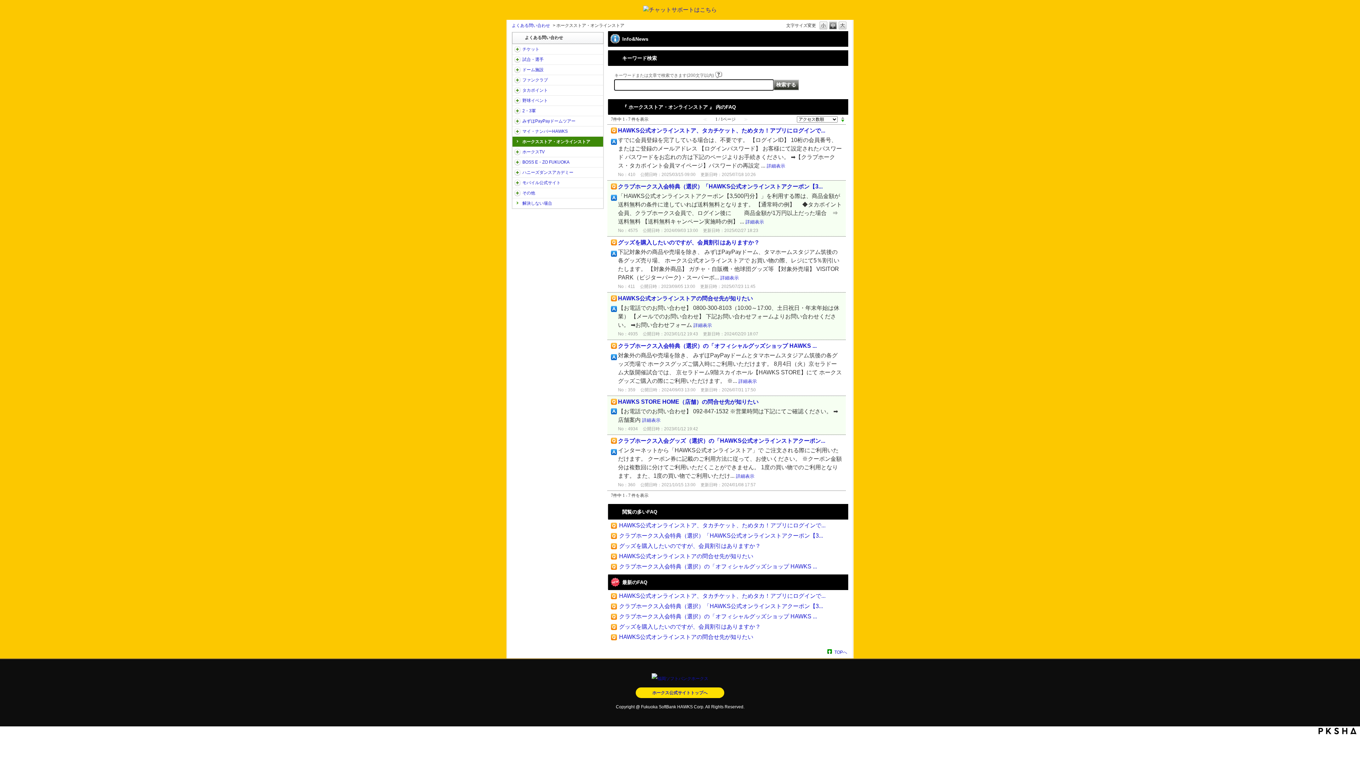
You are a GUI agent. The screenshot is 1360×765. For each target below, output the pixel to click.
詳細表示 (776, 166)
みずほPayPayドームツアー (549, 121)
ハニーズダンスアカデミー (547, 172)
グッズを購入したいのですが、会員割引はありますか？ (689, 242)
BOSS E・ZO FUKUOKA (546, 162)
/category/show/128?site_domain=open (517, 162)
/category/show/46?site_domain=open (517, 131)
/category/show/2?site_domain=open (517, 49)
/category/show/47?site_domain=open (517, 172)
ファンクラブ (535, 80)
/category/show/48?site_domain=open (517, 183)
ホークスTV (533, 151)
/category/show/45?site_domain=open (517, 121)
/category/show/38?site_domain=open (517, 59)
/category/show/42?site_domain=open (517, 100)
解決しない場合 (537, 203)
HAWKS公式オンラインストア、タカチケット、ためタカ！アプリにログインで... (721, 131)
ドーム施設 (533, 69)
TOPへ (840, 652)
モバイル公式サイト (541, 182)
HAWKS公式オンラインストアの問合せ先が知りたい (685, 298)
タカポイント (535, 90)
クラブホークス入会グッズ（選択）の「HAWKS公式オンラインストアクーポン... (721, 441)
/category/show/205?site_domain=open (517, 152)
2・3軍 (529, 110)
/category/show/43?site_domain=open (517, 111)
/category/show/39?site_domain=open (517, 70)
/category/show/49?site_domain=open (517, 193)
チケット (530, 49)
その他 (528, 193)
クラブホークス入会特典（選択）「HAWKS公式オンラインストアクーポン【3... (720, 186)
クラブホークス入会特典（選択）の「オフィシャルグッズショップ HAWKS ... (717, 346)
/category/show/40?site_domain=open (517, 80)
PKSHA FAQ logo (1337, 731)
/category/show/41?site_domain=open (517, 90)
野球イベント (535, 100)
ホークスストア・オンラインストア (556, 141)
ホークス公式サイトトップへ (680, 692)
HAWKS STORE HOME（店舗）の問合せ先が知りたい (688, 402)
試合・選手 (533, 59)
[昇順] (842, 117)
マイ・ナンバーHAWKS (545, 131)
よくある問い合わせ (531, 25)
